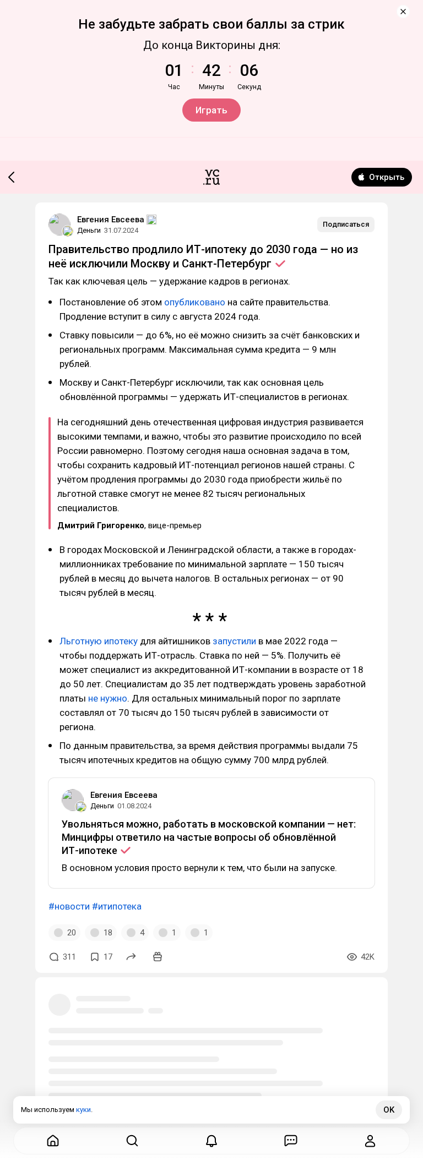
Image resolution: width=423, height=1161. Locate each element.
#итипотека (117, 906)
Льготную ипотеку (98, 641)
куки (83, 1109)
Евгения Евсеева (110, 219)
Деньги (89, 230)
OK (388, 1110)
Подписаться (346, 224)
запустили (234, 641)
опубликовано (194, 302)
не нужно (107, 698)
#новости (69, 906)
